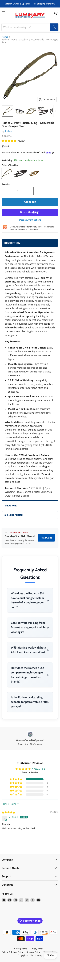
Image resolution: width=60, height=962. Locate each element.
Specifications (13, 514)
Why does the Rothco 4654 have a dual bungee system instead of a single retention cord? (30, 600)
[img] (8, 812)
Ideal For (10, 505)
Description (12, 243)
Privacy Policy (37, 948)
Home (5, 37)
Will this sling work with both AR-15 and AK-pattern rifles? (30, 650)
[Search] (54, 27)
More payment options (30, 220)
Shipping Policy (33, 952)
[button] (7, 110)
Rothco (8, 131)
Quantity (6, 184)
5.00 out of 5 (38, 769)
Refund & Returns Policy (12, 952)
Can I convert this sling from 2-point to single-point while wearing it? (30, 627)
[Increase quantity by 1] (30, 191)
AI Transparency (20, 948)
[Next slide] (55, 111)
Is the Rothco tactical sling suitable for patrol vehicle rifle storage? (30, 702)
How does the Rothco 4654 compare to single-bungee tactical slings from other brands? (30, 674)
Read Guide (46, 537)
